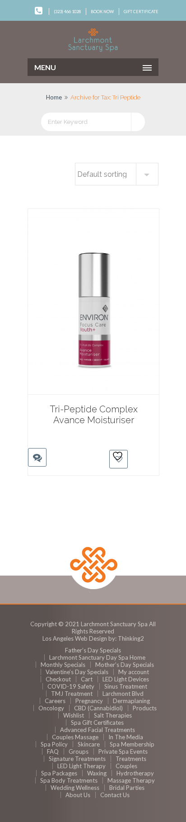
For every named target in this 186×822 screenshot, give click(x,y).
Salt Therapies (113, 715)
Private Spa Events (123, 751)
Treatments (131, 759)
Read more (35, 440)
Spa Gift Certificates (97, 722)
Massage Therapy (131, 780)
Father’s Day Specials (93, 650)
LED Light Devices (125, 679)
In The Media (125, 737)
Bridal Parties (126, 787)
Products (145, 708)
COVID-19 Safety (70, 686)
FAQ (53, 751)
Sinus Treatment (125, 686)
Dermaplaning (131, 701)
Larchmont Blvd (123, 693)
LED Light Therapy (81, 766)
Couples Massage (75, 737)
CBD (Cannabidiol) (98, 708)
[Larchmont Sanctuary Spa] (93, 40)
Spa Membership (132, 744)
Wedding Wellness (75, 787)
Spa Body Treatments (69, 780)
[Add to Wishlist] (118, 459)
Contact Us (115, 795)
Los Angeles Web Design (74, 638)
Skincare (89, 744)
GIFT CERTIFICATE (141, 11)
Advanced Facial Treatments (97, 730)
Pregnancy (89, 701)
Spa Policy (54, 744)
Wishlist (73, 715)
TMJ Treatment (72, 693)
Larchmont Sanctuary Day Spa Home (97, 657)
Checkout (58, 679)
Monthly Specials (63, 664)
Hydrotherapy (135, 773)
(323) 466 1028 (67, 11)
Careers (55, 701)
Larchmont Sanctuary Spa (114, 624)
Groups (78, 751)
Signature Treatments (77, 759)
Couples (126, 766)
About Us (77, 795)
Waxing (97, 773)
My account (133, 672)
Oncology (51, 708)
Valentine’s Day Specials (77, 672)
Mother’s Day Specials (124, 664)
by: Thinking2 (126, 638)
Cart (87, 679)
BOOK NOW (102, 11)
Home (54, 97)
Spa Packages (59, 773)
